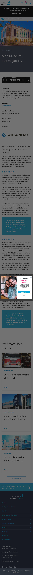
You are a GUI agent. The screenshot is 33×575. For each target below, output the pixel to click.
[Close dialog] (31, 277)
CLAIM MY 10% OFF (24, 292)
